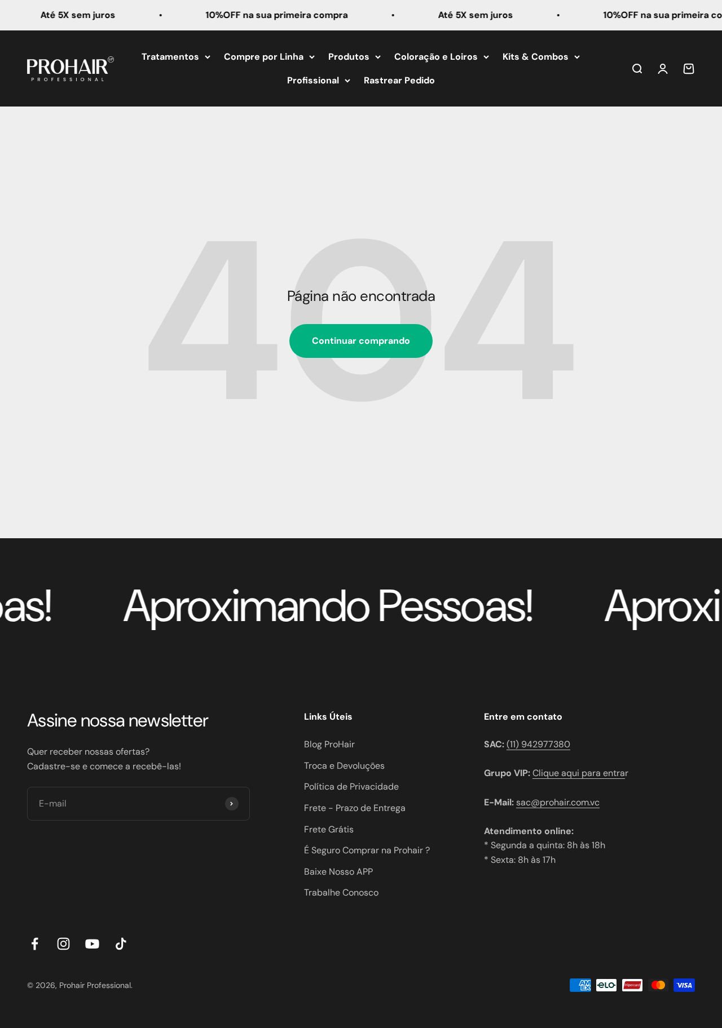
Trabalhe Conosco (341, 892)
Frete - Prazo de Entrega (355, 808)
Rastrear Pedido (399, 80)
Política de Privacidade (351, 786)
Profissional (313, 80)
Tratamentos (170, 57)
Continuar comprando (361, 341)
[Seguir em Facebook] (34, 943)
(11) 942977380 (538, 744)
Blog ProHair (329, 744)
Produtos (348, 57)
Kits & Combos (536, 57)
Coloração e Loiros (436, 57)
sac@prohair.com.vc (558, 802)
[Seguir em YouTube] (92, 943)
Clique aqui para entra (578, 773)
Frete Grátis (329, 829)
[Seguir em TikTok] (121, 943)
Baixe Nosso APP (338, 872)
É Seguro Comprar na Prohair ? (367, 850)
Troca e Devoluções (344, 766)
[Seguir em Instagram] (63, 943)
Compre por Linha (263, 57)
